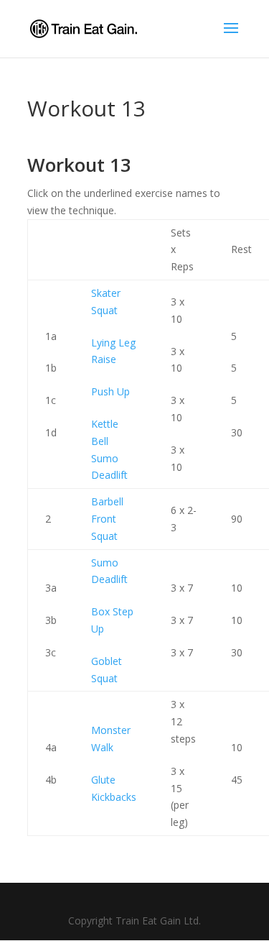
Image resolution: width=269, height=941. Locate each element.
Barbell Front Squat (107, 519)
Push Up (110, 391)
